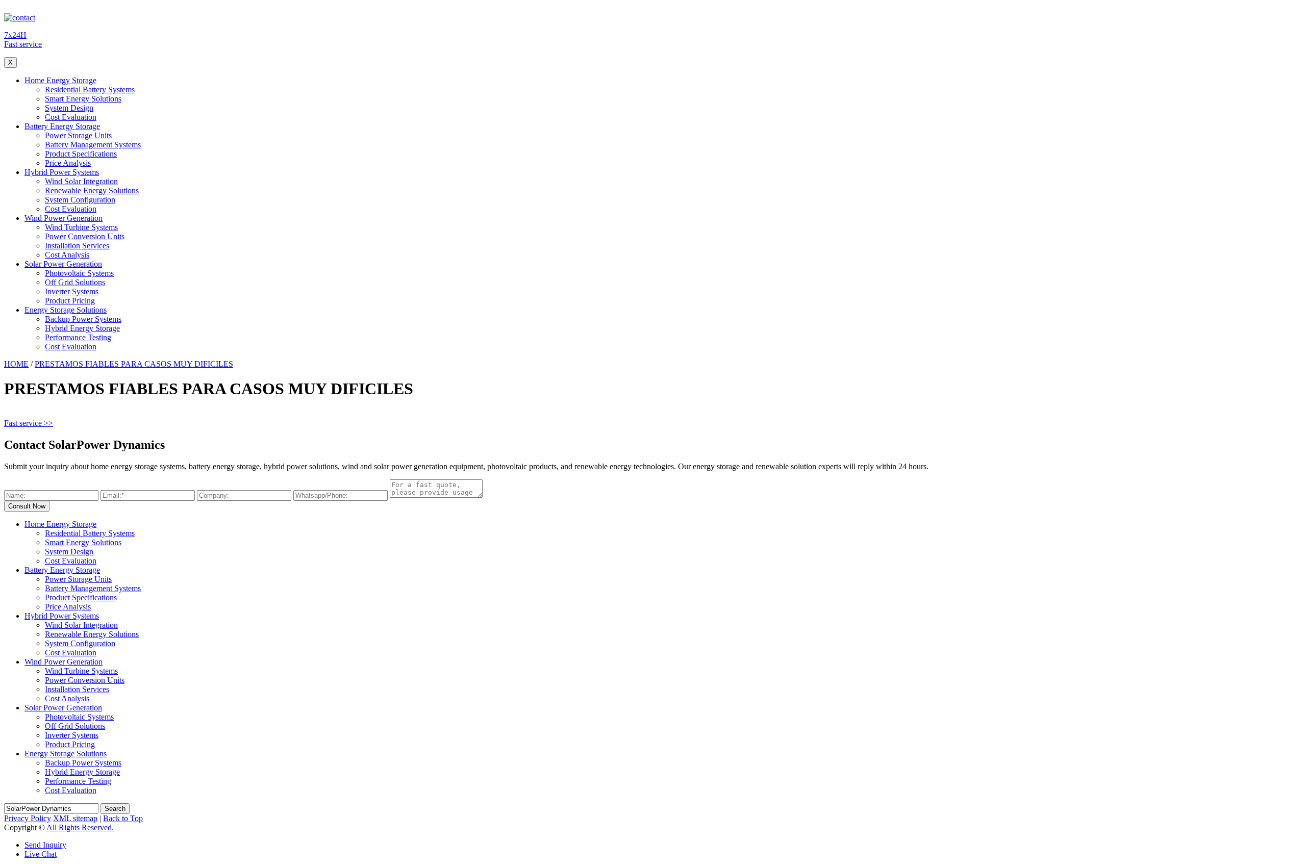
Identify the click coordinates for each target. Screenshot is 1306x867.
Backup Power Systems (83, 319)
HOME (16, 364)
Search (115, 808)
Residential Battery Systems (90, 89)
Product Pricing (70, 300)
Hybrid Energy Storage (82, 328)
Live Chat (40, 854)
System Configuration (80, 199)
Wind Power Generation (63, 218)
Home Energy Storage (60, 80)
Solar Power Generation (63, 264)
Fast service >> (28, 423)
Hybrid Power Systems (61, 172)
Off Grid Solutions (75, 282)
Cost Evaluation (70, 117)
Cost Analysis (67, 254)
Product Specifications (81, 153)
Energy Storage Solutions (65, 309)
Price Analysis (68, 163)
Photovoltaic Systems (79, 273)
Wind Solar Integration (81, 181)
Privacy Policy (27, 818)
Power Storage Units (78, 135)
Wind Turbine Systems (81, 227)
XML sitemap (75, 818)
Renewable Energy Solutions (92, 190)
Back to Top (123, 818)
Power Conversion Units (84, 236)
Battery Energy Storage (62, 126)
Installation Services (77, 245)
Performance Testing (78, 337)
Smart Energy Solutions (83, 98)
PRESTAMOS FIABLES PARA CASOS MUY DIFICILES (134, 364)
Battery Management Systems (93, 144)
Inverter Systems (71, 291)
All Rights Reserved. (80, 827)
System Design (69, 108)
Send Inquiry (45, 844)
